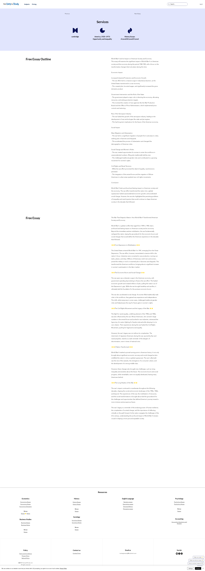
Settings (191, 568)
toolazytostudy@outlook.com (128, 553)
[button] (27, 4)
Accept (198, 568)
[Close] (203, 568)
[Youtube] (177, 554)
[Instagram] (182, 554)
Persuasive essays (128, 509)
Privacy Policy (63, 568)
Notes (28, 513)
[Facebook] (179, 554)
